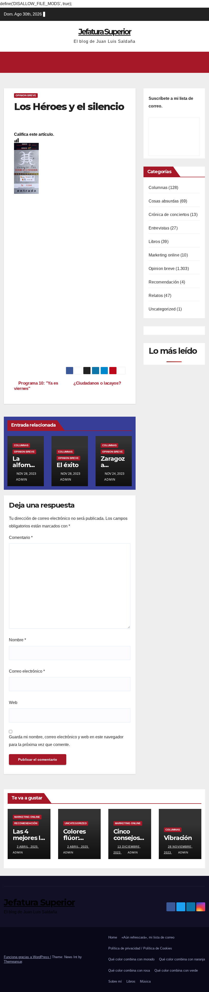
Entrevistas (159, 228)
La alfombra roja (24, 465)
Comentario (21, 537)
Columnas (21, 445)
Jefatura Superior (105, 31)
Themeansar (13, 961)
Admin (21, 479)
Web (13, 702)
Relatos (156, 295)
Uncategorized (162, 309)
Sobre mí (115, 981)
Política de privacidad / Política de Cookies (140, 948)
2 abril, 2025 (28, 846)
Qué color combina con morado (131, 959)
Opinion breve (26, 95)
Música (145, 981)
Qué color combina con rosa (129, 970)
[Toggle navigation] (200, 62)
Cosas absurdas (164, 201)
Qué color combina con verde (176, 970)
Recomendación (164, 282)
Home (112, 937)
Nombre (17, 640)
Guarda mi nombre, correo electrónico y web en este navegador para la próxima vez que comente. (66, 741)
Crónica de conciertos (169, 214)
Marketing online (164, 255)
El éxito (67, 465)
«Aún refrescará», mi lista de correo (148, 937)
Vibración (178, 837)
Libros (154, 241)
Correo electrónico (27, 671)
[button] (102, 62)
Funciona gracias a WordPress (27, 957)
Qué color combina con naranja (182, 959)
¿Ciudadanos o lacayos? (97, 383)
